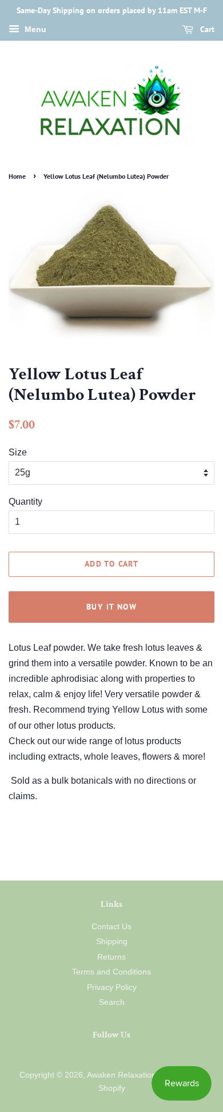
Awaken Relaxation (121, 1075)
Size (18, 452)
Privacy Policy (112, 987)
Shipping (112, 941)
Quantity (25, 501)
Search (112, 1002)
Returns (111, 957)
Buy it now (111, 607)
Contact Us (111, 926)
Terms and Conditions (111, 972)
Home (17, 176)
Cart (206, 29)
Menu (34, 29)
